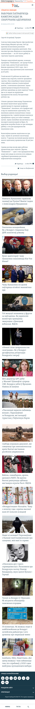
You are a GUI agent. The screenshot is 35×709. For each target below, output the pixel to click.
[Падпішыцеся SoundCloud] (23, 678)
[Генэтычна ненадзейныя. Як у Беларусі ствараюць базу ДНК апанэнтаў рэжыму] (17, 216)
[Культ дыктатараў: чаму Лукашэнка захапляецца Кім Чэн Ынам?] (17, 245)
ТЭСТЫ (18, 706)
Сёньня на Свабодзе (9, 10)
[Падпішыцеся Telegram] (2, 682)
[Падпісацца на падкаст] (19, 678)
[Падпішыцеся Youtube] (15, 678)
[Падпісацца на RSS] (7, 682)
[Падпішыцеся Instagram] (27, 678)
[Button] (19, 28)
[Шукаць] (28, 706)
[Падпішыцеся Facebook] (7, 678)
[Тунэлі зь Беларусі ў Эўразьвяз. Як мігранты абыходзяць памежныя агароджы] (17, 587)
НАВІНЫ (7, 706)
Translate (29, 1)
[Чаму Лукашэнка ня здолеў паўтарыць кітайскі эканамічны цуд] (17, 273)
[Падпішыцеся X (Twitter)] (11, 678)
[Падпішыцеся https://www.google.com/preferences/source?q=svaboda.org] (2, 678)
